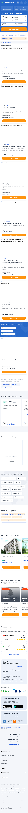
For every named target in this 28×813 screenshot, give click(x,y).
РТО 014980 (19, 666)
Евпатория (11, 794)
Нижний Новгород (16, 486)
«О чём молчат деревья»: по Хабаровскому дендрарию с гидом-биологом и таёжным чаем (12, 262)
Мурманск (5, 493)
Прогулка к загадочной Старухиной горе (13, 146)
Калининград (6, 482)
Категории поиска (5, 751)
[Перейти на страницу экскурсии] (14, 57)
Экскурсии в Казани (5, 800)
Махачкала (18, 497)
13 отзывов (7, 182)
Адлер (21, 790)
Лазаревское (10, 792)
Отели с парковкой (17, 517)
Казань (4, 486)
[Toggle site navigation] (25, 2)
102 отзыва (7, 67)
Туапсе (19, 792)
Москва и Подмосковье (6, 796)
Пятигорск (16, 493)
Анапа (25, 790)
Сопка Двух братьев (7, 387)
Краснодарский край (13, 790)
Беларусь (18, 784)
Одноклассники (17, 720)
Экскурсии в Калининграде (17, 800)
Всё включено (13, 514)
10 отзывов (7, 221)
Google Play (17, 706)
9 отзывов (7, 258)
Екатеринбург (6, 500)
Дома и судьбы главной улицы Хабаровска (12, 424)
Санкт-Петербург (7, 479)
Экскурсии (4, 763)
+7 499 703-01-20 (14, 734)
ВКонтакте (5, 720)
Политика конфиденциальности (8, 810)
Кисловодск (15, 489)
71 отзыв (7, 105)
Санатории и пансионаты (7, 755)
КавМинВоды (4, 788)
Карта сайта (19, 810)
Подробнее (10, 614)
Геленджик (3, 792)
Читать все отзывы (14, 654)
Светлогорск (19, 786)
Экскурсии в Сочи (5, 802)
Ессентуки (10, 788)
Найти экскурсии (14, 29)
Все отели (14, 523)
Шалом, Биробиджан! (8, 184)
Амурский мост (15, 384)
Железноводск (4, 790)
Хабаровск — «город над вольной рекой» (13, 69)
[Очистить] (25, 16)
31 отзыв (7, 144)
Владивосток (6, 497)
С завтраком (5, 514)
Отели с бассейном (6, 517)
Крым (23, 792)
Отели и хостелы (5, 757)
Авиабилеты (4, 760)
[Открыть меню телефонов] (18, 2)
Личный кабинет (14, 744)
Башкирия (15, 796)
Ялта (7, 794)
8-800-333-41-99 (14, 739)
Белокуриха (12, 784)
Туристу (3, 768)
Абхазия (3, 784)
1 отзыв (6, 357)
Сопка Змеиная (6, 384)
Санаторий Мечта (7, 556)
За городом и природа (11, 35)
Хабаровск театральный (9, 360)
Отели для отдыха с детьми (19, 519)
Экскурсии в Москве (5, 798)
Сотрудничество (5, 772)
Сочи (16, 482)
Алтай (7, 784)
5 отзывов (7, 301)
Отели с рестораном (6, 519)
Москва (20, 479)
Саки (16, 794)
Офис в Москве (5, 777)
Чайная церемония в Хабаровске (11, 223)
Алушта (2, 794)
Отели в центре (21, 514)
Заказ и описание (14, 81)
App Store (5, 706)
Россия (13, 798)
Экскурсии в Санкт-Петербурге (8, 786)
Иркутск (4, 489)
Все (3, 35)
